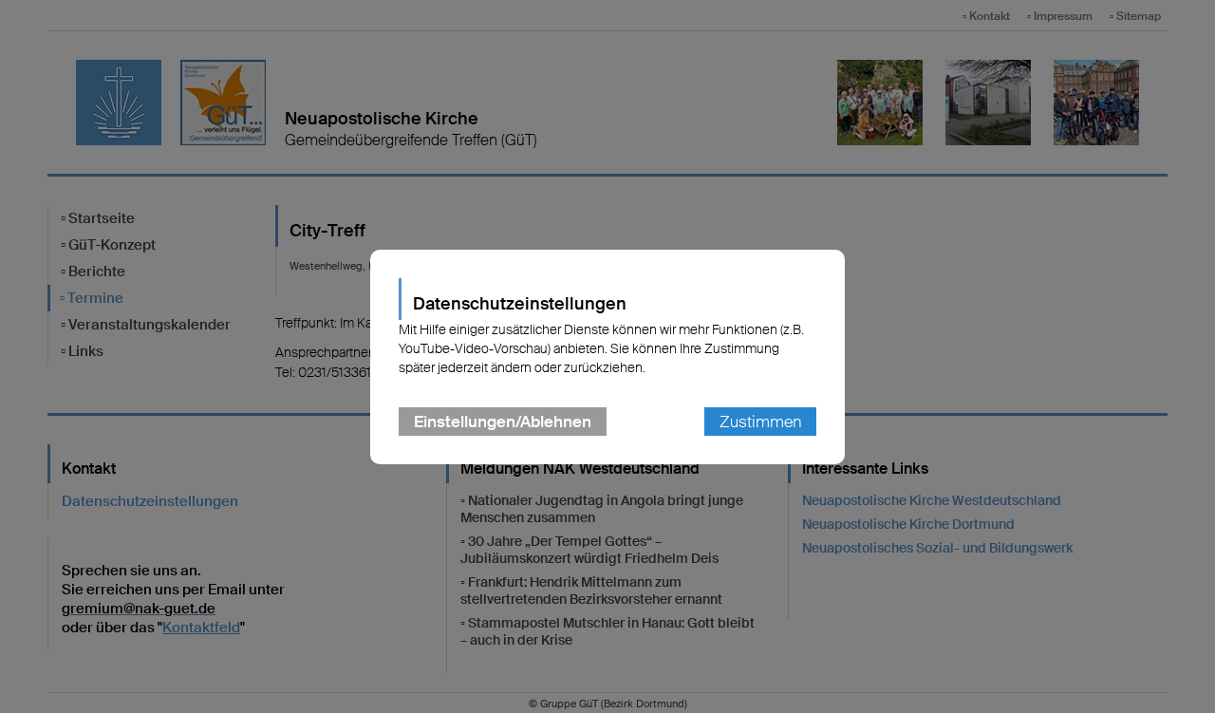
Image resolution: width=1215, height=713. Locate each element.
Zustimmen (760, 421)
